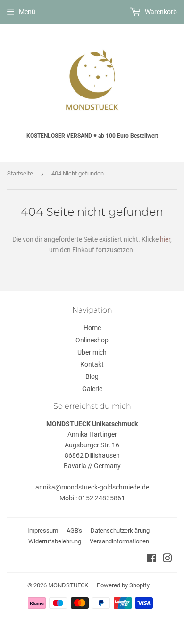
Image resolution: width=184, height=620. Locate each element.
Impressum (42, 530)
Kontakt (92, 364)
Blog (92, 376)
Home (92, 328)
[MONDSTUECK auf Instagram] (167, 559)
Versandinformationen (119, 541)
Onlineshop (92, 340)
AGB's (74, 530)
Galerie (92, 389)
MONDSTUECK (68, 585)
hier (165, 239)
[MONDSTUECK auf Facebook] (152, 559)
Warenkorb (160, 12)
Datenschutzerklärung (120, 530)
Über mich (92, 352)
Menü (27, 12)
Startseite (20, 173)
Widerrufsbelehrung (54, 541)
